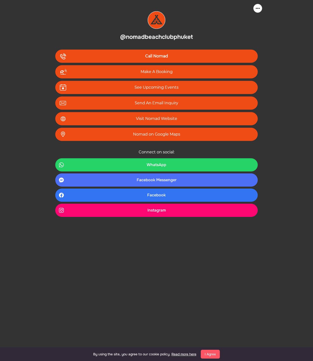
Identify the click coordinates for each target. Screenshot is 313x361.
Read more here (183, 354)
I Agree (210, 354)
